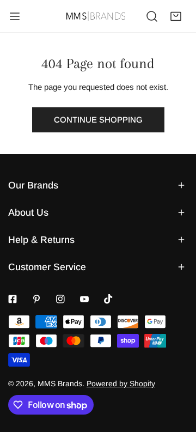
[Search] (152, 16)
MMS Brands (60, 383)
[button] (176, 16)
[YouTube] (84, 299)
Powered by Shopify (121, 383)
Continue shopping (98, 119)
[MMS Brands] (95, 16)
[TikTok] (108, 299)
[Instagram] (60, 299)
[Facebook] (12, 299)
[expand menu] (14, 16)
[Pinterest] (36, 299)
